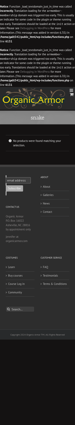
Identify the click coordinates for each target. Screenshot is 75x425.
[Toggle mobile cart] (72, 94)
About (46, 186)
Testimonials (50, 275)
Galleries (48, 195)
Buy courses (15, 275)
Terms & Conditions (55, 284)
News (46, 203)
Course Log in (16, 284)
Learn (11, 267)
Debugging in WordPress (35, 28)
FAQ (45, 267)
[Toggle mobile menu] (72, 90)
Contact (47, 212)
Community (15, 292)
